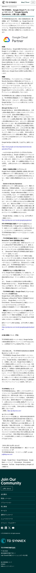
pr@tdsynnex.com (7, 454)
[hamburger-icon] (33, 2)
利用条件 (3, 564)
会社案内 (4, 494)
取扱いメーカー (6, 498)
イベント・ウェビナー (8, 523)
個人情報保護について (6, 562)
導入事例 (4, 506)
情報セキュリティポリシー (7, 566)
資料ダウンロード (7, 515)
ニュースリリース (7, 519)
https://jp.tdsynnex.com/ (14, 411)
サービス (4, 510)
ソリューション (6, 502)
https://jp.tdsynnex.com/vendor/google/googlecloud (17, 220)
